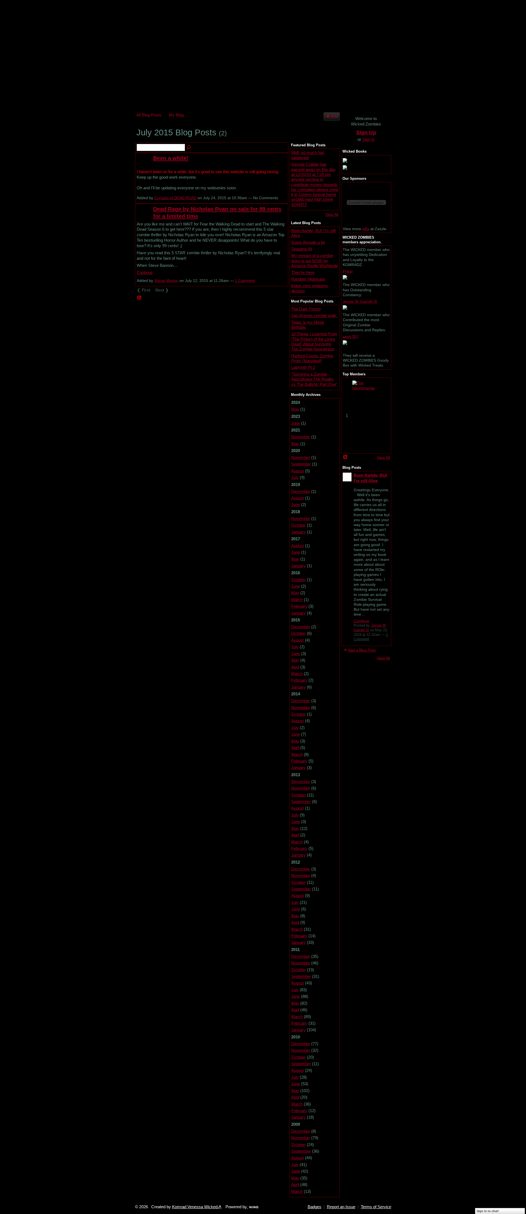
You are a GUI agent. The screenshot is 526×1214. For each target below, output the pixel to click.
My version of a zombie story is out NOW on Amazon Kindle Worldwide (314, 260)
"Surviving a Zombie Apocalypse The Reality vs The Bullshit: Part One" (314, 379)
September (301, 464)
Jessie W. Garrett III (360, 301)
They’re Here (303, 272)
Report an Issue (341, 1207)
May (295, 409)
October (298, 525)
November (300, 437)
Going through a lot (308, 242)
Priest (348, 271)
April (295, 667)
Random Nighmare (308, 279)
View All (331, 214)
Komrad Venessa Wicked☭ (196, 1207)
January (298, 532)
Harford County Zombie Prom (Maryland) (312, 358)
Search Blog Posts (189, 147)
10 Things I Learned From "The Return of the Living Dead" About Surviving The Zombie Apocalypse (314, 341)
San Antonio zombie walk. (314, 315)
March (297, 599)
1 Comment (245, 280)
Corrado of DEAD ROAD (175, 198)
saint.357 (351, 336)
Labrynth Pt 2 (303, 367)
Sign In (368, 139)
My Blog (176, 115)
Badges (314, 1207)
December (300, 491)
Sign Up (366, 132)
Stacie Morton (166, 280)
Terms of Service (376, 1207)
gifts (365, 229)
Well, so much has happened (307, 155)
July (295, 477)
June (295, 423)
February (299, 606)
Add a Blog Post (362, 650)
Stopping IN (301, 249)
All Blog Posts (148, 115)
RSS (139, 297)
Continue (145, 272)
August (297, 471)
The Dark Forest (306, 309)
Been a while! (170, 158)
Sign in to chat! (488, 1211)
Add (334, 116)
